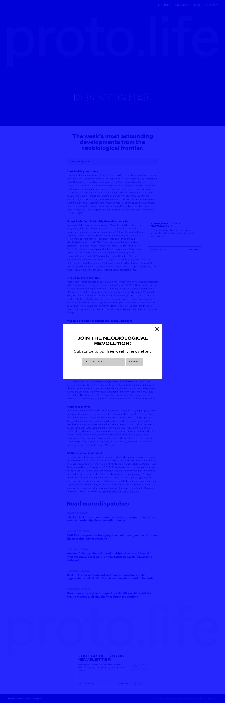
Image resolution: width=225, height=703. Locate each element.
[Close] (157, 329)
